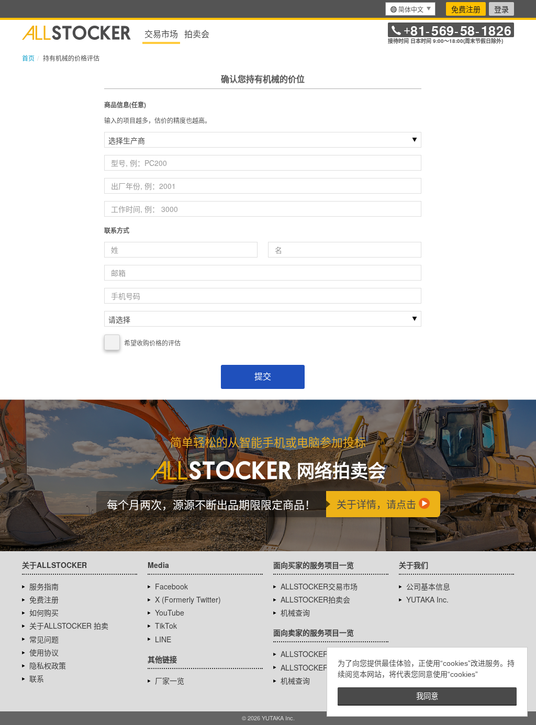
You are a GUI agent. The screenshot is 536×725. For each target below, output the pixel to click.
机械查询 (295, 612)
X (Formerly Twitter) (188, 599)
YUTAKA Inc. (427, 599)
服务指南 (44, 586)
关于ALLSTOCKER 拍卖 (68, 625)
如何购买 (44, 612)
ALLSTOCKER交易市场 (319, 586)
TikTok (166, 625)
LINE (163, 639)
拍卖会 (196, 34)
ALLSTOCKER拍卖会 (315, 599)
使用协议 (44, 652)
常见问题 (44, 639)
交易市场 (161, 34)
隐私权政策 (47, 665)
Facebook (171, 586)
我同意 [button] (427, 696)
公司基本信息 (428, 586)
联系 (36, 678)
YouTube (169, 612)
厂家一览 (169, 680)
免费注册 (466, 9)
